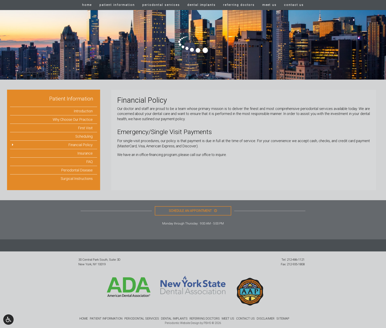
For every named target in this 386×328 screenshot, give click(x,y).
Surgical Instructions (77, 178)
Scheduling (84, 136)
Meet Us (269, 5)
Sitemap (282, 318)
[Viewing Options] (8, 319)
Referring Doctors (239, 5)
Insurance (85, 153)
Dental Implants (201, 5)
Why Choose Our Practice (73, 119)
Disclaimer (265, 318)
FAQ (89, 162)
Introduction (83, 111)
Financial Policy (80, 145)
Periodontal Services (161, 5)
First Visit (85, 128)
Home (87, 5)
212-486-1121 (296, 259)
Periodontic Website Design (182, 323)
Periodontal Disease (77, 170)
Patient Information (117, 5)
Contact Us (294, 5)
